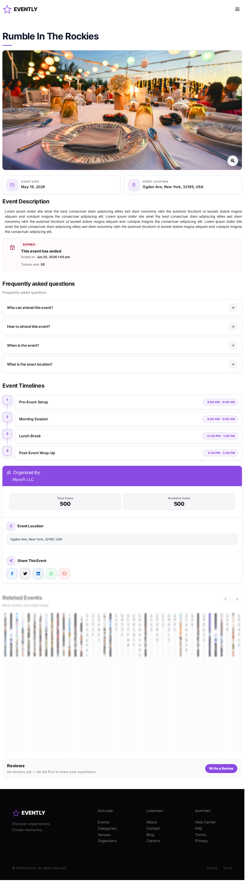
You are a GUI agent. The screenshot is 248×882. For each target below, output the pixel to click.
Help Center (205, 822)
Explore (105, 811)
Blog (150, 834)
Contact (153, 828)
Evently (25, 9)
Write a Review (221, 768)
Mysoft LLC (23, 479)
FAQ (198, 828)
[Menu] (237, 9)
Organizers (107, 840)
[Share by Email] (64, 573)
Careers (153, 840)
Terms (200, 834)
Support (203, 811)
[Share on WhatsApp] (51, 573)
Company (155, 811)
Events (103, 822)
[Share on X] (25, 573)
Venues (104, 834)
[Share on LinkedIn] (38, 573)
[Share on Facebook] (12, 573)
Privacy (201, 840)
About (152, 822)
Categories (107, 828)
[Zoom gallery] (122, 110)
